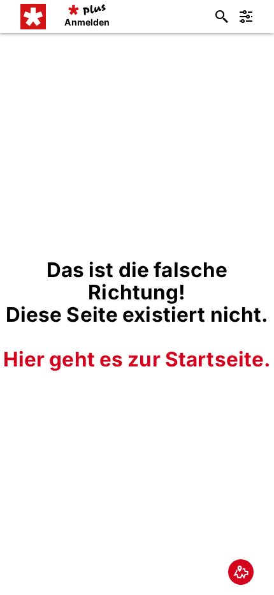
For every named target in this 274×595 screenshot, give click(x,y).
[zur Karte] (241, 572)
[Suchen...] (221, 16)
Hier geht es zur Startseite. (137, 359)
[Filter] (246, 16)
